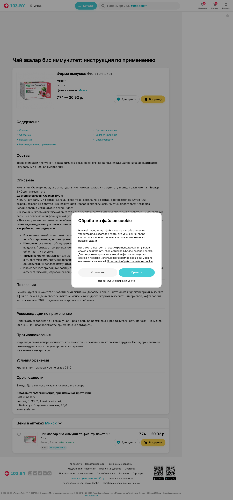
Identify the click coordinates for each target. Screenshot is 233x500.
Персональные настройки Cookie (116, 280)
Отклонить (98, 272)
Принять (136, 272)
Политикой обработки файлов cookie (130, 261)
